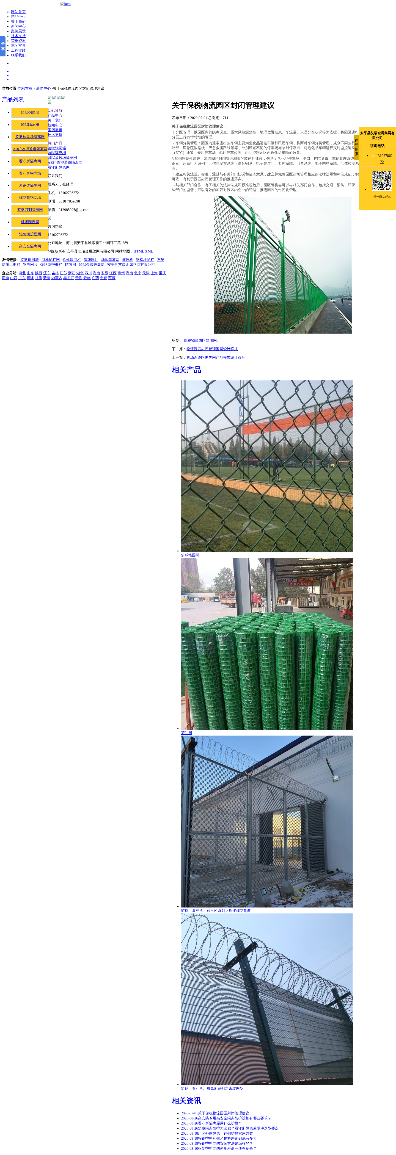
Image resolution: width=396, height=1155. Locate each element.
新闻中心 (18, 26)
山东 (30, 273)
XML (149, 251)
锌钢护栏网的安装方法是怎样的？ (217, 1143)
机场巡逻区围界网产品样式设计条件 (216, 357)
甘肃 (38, 278)
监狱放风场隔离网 (30, 137)
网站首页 (18, 12)
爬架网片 (91, 260)
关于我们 (18, 21)
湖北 (80, 273)
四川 (88, 273)
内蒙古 (56, 278)
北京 (137, 273)
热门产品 (55, 143)
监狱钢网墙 (30, 112)
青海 (78, 278)
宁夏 (103, 278)
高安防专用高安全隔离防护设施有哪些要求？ (226, 1118)
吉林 (55, 273)
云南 (87, 278)
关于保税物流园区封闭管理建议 (215, 1113)
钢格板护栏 (145, 260)
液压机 (127, 260)
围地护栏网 (50, 260)
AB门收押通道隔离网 (30, 149)
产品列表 (13, 99)
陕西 (38, 273)
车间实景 (18, 45)
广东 (22, 278)
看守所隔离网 (30, 161)
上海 (154, 273)
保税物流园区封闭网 (200, 340)
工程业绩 (18, 50)
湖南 (129, 273)
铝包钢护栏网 (30, 234)
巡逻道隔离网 (30, 185)
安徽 (104, 273)
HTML (139, 251)
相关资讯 (186, 1101)
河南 (5, 278)
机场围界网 (30, 222)
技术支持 (18, 36)
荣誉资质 (18, 41)
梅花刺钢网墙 (30, 198)
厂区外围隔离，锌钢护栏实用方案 (217, 1133)
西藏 (112, 278)
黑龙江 (68, 278)
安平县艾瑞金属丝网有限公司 (131, 265)
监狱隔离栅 (30, 125)
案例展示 (18, 31)
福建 (30, 278)
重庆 (162, 273)
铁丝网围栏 (72, 260)
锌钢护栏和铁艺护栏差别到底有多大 (219, 1138)
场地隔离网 (110, 260)
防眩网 (70, 265)
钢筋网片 (30, 265)
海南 (96, 273)
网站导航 (55, 111)
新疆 (46, 278)
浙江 (71, 273)
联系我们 (18, 55)
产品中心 (18, 17)
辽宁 (47, 273)
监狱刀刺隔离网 (30, 210)
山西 (13, 278)
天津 (146, 273)
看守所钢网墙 (30, 173)
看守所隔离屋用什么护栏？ (211, 1123)
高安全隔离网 (30, 246)
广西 (95, 278)
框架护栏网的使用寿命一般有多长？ (219, 1148)
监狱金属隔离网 (91, 265)
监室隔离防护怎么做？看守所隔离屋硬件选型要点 (230, 1128)
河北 (22, 273)
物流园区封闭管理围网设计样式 (212, 349)
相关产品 (186, 370)
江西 (113, 273)
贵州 (121, 273)
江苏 (63, 273)
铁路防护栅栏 (51, 265)
